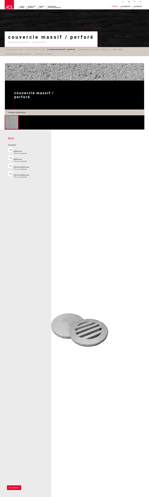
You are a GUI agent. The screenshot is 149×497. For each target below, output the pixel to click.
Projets (138, 6)
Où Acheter (14, 488)
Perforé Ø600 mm (21, 176)
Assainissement (39, 42)
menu (115, 6)
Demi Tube (117, 49)
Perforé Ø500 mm (21, 168)
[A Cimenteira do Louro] (9, 4)
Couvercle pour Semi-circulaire (93, 49)
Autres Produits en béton (19, 42)
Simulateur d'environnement (54, 7)
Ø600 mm (20, 160)
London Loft (41, 7)
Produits (126, 6)
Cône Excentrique (14, 49)
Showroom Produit (32, 7)
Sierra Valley (22, 7)
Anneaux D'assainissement (19, 54)
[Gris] (12, 122)
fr (140, 1)
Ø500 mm (20, 152)
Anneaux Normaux (43, 54)
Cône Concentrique (35, 49)
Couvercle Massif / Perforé (61, 49)
